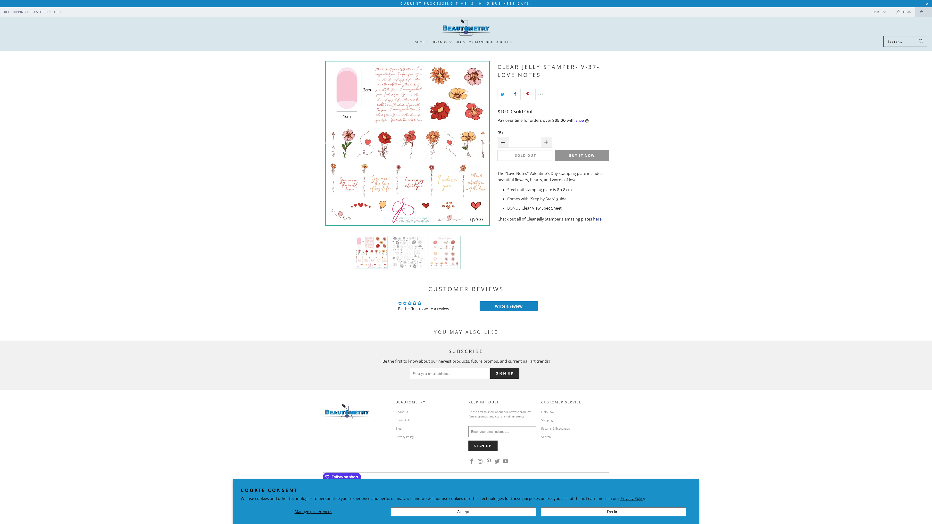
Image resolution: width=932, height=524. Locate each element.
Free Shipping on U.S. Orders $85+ (31, 12)
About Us (402, 412)
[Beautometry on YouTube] (505, 461)
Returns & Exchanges (555, 428)
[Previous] (326, 143)
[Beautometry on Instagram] (480, 461)
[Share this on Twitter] (503, 94)
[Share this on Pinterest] (528, 94)
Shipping (547, 420)
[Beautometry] (466, 27)
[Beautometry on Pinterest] (488, 461)
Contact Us (403, 420)
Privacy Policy (632, 498)
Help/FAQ (547, 412)
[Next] (489, 143)
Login (906, 12)
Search (546, 437)
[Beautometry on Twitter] (497, 461)
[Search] (921, 41)
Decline (614, 511)
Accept (463, 511)
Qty (500, 132)
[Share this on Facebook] (515, 94)
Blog (399, 428)
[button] (422, 42)
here (597, 219)
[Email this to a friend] (540, 94)
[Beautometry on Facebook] (472, 461)
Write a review (509, 306)
